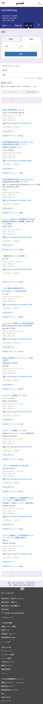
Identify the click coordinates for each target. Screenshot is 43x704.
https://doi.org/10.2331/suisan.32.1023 (19, 376)
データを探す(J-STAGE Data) (11, 613)
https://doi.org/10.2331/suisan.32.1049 (19, 516)
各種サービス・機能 (8, 626)
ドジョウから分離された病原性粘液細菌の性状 (17, 324)
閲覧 (31, 39)
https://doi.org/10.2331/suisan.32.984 (18, 161)
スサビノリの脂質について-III (14, 395)
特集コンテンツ (6, 665)
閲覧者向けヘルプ (7, 686)
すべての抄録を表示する (30, 92)
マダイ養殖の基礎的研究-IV (13, 288)
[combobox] (10, 46)
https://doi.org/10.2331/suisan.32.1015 (19, 339)
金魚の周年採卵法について (13, 109)
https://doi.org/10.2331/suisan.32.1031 (19, 412)
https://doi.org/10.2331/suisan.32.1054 (19, 554)
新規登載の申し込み (8, 637)
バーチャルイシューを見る (33, 78)
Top (22, 588)
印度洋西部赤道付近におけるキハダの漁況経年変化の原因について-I (17, 143)
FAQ (2, 693)
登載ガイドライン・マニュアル (12, 682)
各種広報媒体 (6, 669)
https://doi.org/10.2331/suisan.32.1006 (19, 305)
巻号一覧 (28, 25)
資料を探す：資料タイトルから (12, 598)
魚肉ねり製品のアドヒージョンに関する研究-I (17, 359)
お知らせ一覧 (6, 647)
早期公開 (18, 25)
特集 (4, 75)
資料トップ (6, 25)
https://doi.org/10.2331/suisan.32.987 (18, 200)
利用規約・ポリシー (8, 634)
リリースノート (6, 651)
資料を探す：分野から (9, 602)
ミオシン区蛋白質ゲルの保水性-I (15, 465)
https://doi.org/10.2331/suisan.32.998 (18, 269)
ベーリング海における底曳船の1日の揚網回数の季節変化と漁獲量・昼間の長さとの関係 (18, 221)
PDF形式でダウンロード (10, 136)
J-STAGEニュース (7, 662)
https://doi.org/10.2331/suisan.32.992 (18, 237)
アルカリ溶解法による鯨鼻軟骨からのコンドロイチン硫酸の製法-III (17, 536)
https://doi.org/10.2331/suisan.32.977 (18, 123)
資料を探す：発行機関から (10, 606)
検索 (11, 39)
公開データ (5, 630)
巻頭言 (4, 70)
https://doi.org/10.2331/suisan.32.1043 (19, 479)
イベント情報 (6, 658)
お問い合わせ (6, 697)
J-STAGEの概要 (6, 623)
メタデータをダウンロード (10, 92)
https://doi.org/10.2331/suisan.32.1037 (19, 447)
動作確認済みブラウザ (9, 690)
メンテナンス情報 (7, 654)
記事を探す (5, 609)
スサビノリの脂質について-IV (14, 430)
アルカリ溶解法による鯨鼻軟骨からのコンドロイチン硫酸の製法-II (17, 499)
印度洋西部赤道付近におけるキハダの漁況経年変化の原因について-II (17, 180)
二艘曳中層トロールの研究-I (13, 256)
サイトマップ (6, 701)
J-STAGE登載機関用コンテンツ (12, 679)
